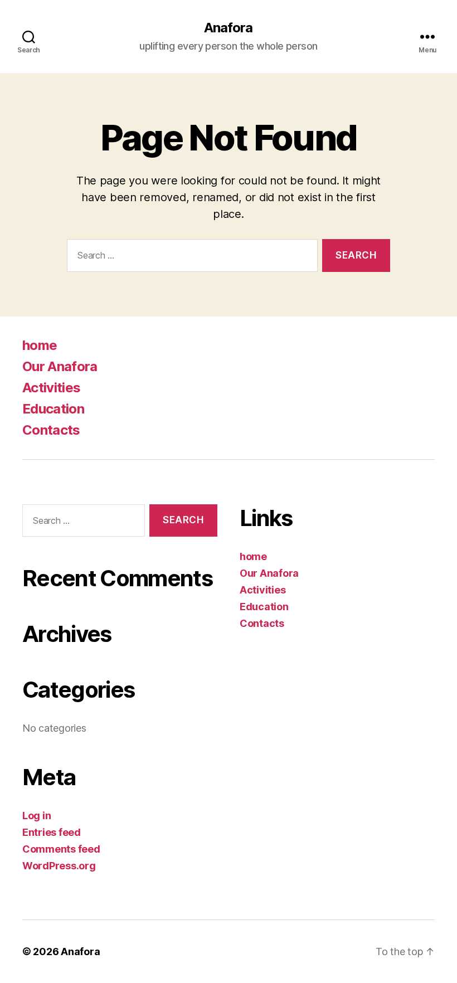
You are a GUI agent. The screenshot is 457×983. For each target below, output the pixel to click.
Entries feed (51, 832)
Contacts (51, 430)
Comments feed (61, 849)
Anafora (228, 28)
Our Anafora (60, 366)
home (39, 345)
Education (53, 409)
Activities (51, 387)
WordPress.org (59, 866)
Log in (36, 815)
